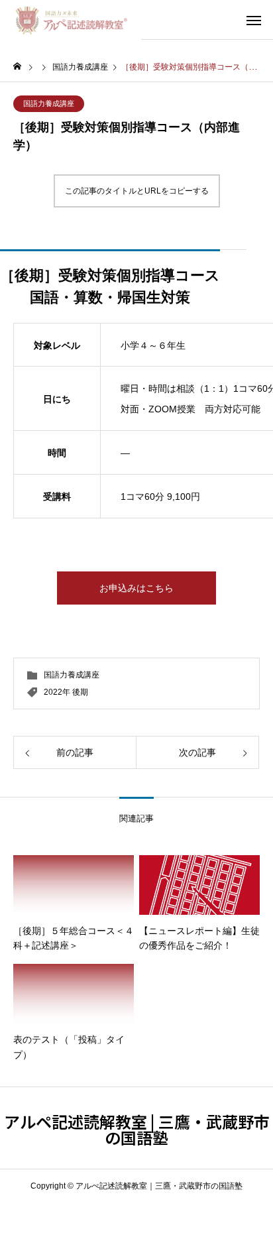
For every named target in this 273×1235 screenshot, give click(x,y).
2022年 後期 (66, 692)
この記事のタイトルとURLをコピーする (137, 191)
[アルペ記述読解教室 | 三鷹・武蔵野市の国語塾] (70, 20)
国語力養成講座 (48, 103)
